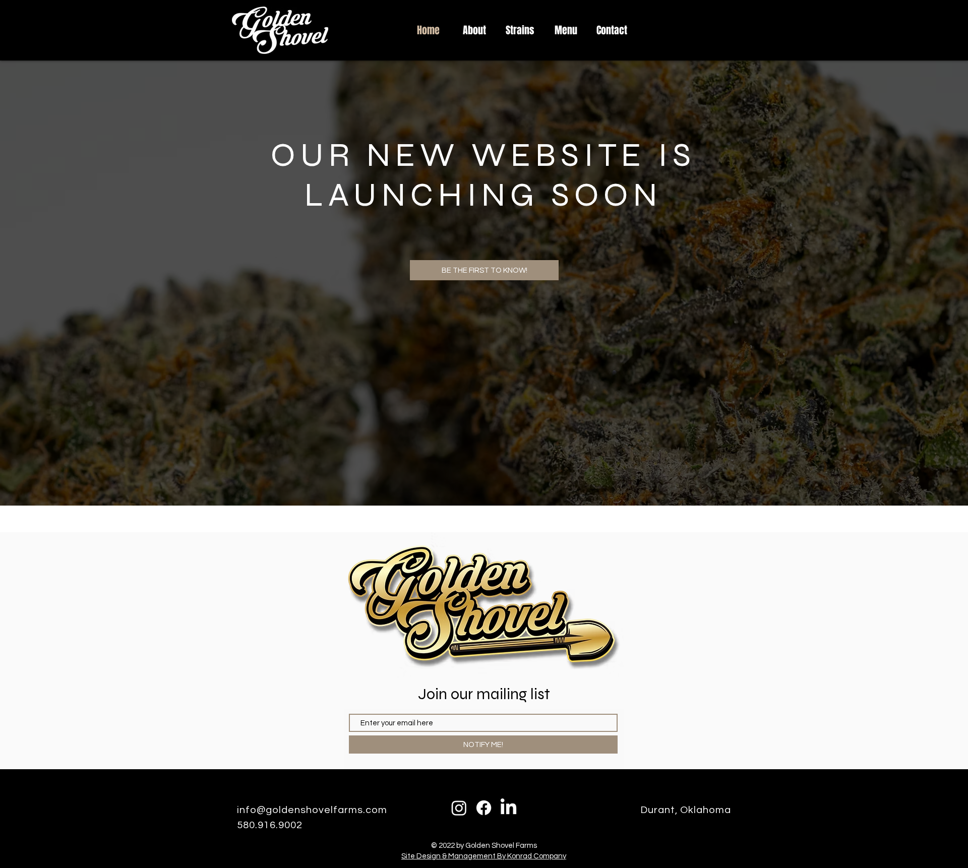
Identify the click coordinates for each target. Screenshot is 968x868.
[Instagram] (459, 808)
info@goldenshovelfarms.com (312, 810)
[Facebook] (484, 808)
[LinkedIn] (508, 808)
